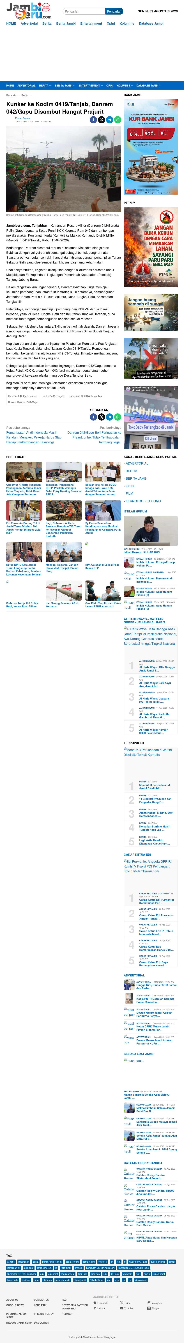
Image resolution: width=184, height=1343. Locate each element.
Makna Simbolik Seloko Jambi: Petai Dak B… (155, 1109)
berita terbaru (72, 1261)
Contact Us (41, 1299)
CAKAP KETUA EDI (137, 854)
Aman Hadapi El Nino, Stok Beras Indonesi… (156, 814)
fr (124, 1261)
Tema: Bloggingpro (106, 1337)
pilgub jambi (80, 1279)
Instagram (156, 1303)
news (36, 1279)
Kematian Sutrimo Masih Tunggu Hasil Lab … (154, 828)
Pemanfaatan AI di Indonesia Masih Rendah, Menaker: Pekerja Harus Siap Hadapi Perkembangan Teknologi (33, 434)
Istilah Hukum (135, 511)
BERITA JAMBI (136, 478)
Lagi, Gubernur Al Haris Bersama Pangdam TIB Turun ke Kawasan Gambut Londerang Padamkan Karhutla (63, 529)
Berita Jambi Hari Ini (52, 1261)
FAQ (64, 1299)
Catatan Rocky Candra (143, 1163)
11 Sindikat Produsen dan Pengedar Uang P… (155, 800)
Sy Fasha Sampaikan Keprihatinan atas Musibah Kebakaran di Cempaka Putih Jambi (103, 528)
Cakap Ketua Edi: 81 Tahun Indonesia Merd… (156, 932)
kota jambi (66, 1267)
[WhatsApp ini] (117, 119)
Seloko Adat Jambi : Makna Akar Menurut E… (156, 1137)
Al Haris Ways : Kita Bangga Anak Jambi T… (157, 669)
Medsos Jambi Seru (19, 1322)
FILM (129, 493)
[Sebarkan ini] (93, 119)
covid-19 (102, 1261)
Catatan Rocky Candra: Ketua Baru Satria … (155, 1223)
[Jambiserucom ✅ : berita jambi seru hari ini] (28, 10)
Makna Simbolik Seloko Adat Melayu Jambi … (146, 1096)
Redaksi (67, 1314)
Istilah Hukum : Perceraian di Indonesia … (154, 580)
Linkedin (101, 1308)
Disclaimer (41, 1322)
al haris (11, 1261)
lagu (42, 1273)
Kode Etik (40, 1305)
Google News (15, 1305)
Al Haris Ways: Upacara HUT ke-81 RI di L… (154, 700)
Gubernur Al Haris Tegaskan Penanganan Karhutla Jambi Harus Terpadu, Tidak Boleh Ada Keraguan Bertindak (23, 489)
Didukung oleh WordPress (81, 1337)
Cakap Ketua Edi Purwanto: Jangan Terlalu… (156, 917)
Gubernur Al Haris (138, 1261)
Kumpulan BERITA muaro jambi (133, 1267)
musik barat (159, 1273)
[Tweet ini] (101, 119)
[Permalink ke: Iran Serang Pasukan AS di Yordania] (64, 590)
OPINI (130, 485)
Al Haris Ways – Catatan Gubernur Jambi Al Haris (144, 620)
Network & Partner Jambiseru (75, 1306)
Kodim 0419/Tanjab (53, 396)
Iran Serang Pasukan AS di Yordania (62, 604)
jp (56, 1267)
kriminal (78, 1267)
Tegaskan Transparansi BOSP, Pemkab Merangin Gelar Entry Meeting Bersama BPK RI (63, 489)
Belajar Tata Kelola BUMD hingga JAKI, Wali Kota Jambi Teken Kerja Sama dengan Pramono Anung (100, 489)
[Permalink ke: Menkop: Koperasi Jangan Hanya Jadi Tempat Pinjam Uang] (64, 552)
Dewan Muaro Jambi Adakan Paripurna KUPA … (154, 1042)
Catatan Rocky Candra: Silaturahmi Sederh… (150, 1176)
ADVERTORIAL (137, 463)
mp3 (138, 1273)
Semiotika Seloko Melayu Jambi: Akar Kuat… (156, 1123)
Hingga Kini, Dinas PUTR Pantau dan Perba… (156, 986)
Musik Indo (12, 1279)
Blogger (155, 1308)
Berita (142, 781)
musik (147, 1273)
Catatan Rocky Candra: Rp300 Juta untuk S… (155, 1192)
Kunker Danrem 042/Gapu (23, 402)
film (118, 1261)
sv (124, 1279)
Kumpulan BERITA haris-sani (100, 1267)
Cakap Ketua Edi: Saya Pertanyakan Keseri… (153, 963)
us (130, 1279)
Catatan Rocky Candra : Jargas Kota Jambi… (155, 1208)
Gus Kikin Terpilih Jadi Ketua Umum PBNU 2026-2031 (103, 604)
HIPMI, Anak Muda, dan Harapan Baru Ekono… (156, 1239)
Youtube (128, 1308)
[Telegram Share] (109, 119)
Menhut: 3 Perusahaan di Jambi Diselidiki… (155, 786)
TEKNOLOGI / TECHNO (143, 500)
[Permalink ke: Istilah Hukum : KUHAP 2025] (151, 531)
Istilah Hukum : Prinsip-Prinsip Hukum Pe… (155, 564)
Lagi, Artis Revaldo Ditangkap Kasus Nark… (154, 842)
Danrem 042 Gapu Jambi (22, 396)
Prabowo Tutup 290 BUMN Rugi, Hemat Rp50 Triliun (22, 604)
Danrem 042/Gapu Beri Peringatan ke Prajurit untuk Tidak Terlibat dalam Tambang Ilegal (94, 434)
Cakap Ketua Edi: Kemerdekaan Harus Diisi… (156, 948)
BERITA (131, 470)
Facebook (102, 1303)
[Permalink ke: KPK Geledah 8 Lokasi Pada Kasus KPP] (103, 552)
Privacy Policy (44, 1314)
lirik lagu (115, 1273)
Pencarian (114, 11)
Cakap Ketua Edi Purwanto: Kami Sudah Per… (156, 901)
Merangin (127, 1273)
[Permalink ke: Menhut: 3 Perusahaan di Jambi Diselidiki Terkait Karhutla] (151, 762)
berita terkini (89, 1261)
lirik (105, 1273)
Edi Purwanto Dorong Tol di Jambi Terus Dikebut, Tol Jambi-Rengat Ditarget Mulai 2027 (23, 528)
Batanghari (23, 1261)
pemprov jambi (63, 1279)
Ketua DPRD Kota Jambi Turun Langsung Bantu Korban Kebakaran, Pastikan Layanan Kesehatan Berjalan (24, 569)
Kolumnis (158, 572)
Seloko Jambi (131, 1091)
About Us (12, 1299)
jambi (172, 1261)
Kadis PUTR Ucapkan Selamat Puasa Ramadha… (155, 1000)
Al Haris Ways (147, 661)
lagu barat (53, 1273)
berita (35, 1261)
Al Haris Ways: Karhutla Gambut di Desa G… (154, 715)
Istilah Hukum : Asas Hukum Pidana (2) (154, 607)
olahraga (47, 1279)
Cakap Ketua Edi (148, 893)
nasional (26, 1279)
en (112, 1261)
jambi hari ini (13, 1267)
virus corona (141, 1279)
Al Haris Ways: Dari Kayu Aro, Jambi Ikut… (155, 684)
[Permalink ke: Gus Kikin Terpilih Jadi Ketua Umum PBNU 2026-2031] (103, 590)
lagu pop (95, 1273)
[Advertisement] (92, 54)
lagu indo (82, 1273)
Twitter (127, 1303)
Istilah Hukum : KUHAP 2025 (142, 552)
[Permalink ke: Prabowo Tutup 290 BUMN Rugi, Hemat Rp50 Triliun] (24, 590)
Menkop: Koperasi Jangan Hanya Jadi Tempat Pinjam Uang (62, 568)
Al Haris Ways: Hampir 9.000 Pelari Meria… (153, 731)
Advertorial (134, 975)
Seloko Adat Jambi (139, 1054)
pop (109, 1279)
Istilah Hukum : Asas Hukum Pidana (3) (154, 593)
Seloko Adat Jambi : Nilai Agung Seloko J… (156, 1151)
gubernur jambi (158, 1261)
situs (117, 1279)
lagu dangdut (67, 1273)
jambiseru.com (44, 1267)
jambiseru (28, 1267)
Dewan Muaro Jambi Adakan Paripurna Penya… (154, 1014)
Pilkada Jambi (97, 1279)
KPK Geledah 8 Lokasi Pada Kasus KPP (102, 566)
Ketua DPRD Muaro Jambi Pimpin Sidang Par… (152, 1028)
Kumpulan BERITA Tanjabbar (85, 396)
